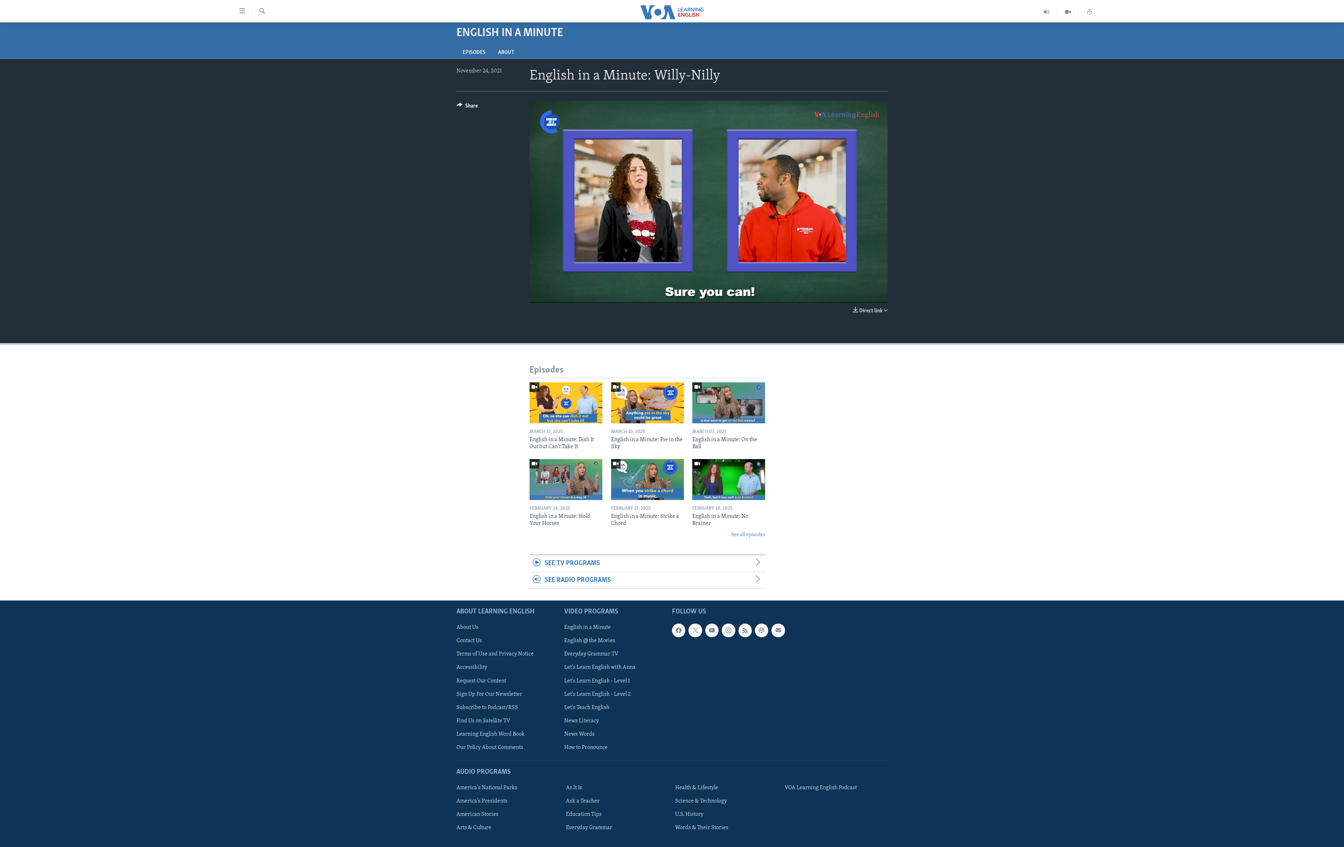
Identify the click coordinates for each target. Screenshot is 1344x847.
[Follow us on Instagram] (728, 630)
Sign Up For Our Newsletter (489, 694)
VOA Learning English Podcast (821, 788)
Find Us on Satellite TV (483, 721)
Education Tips (584, 814)
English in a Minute (587, 627)
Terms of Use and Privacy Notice (495, 654)
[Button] (467, 107)
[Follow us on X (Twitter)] (695, 630)
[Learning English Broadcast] (1046, 12)
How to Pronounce (586, 747)
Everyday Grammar (589, 828)
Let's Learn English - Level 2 (597, 694)
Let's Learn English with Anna (600, 667)
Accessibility (471, 667)
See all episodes (748, 534)
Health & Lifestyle (696, 788)
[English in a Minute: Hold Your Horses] (566, 479)
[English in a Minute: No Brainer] (728, 479)
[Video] (1068, 12)
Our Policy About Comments (489, 747)
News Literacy (581, 721)
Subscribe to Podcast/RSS (487, 707)
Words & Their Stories (701, 828)
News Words (579, 734)
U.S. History (689, 814)
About (506, 52)
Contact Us (469, 641)
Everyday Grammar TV (591, 654)
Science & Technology (701, 801)
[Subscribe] (778, 630)
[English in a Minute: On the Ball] (728, 402)
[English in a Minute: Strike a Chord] (647, 479)
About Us (467, 627)
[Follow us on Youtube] (712, 630)
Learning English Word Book (490, 734)
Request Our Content (481, 680)
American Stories (477, 814)
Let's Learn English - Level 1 (597, 680)
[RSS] (745, 630)
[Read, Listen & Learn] (1089, 12)
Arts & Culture (473, 828)
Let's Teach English (586, 707)
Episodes (474, 52)
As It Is (574, 788)
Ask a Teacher (583, 801)
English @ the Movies (589, 641)
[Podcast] (761, 630)
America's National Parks (486, 788)
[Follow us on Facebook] (678, 630)
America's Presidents (481, 801)
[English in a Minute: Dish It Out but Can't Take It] (566, 402)
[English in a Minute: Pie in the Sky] (647, 402)
